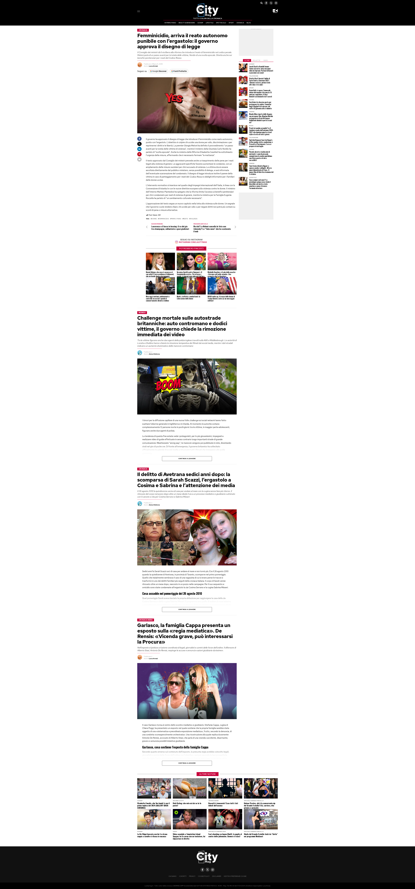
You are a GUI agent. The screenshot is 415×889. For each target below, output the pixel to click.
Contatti (182, 876)
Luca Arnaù (153, 66)
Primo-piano (176, 219)
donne (154, 219)
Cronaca (240, 23)
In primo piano (170, 23)
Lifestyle (209, 23)
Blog (249, 23)
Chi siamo (172, 876)
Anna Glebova (154, 354)
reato (185, 219)
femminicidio (164, 219)
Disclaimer (216, 876)
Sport (231, 23)
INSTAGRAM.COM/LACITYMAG (192, 242)
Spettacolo (221, 23)
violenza (193, 219)
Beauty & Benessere (187, 23)
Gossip (200, 23)
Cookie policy (204, 876)
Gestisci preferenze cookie (235, 876)
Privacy (192, 876)
